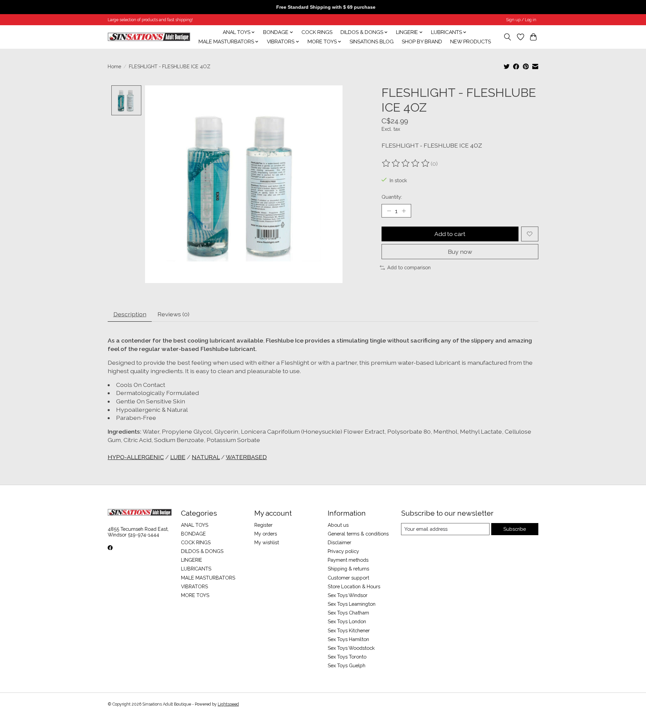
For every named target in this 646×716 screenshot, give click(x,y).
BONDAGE (193, 533)
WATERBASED (246, 457)
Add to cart (449, 233)
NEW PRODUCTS (470, 42)
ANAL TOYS (194, 525)
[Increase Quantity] (403, 210)
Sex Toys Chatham (348, 612)
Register (263, 525)
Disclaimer (339, 542)
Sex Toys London (347, 621)
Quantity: (392, 197)
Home (114, 66)
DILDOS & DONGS (202, 551)
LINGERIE (191, 560)
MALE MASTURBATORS (208, 578)
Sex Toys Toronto (347, 657)
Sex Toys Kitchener (349, 630)
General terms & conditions (358, 533)
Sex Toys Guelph (346, 665)
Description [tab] (129, 314)
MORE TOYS (195, 595)
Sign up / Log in (521, 19)
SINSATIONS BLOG (372, 42)
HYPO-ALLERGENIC (136, 457)
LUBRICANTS (196, 568)
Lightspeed (228, 704)
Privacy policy (343, 551)
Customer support (348, 578)
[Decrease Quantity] (389, 210)
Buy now (460, 251)
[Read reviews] (406, 163)
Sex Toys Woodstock (351, 648)
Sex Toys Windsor (347, 595)
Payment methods (348, 560)
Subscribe (514, 529)
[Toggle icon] (507, 37)
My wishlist (266, 542)
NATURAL (206, 457)
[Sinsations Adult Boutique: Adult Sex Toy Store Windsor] (149, 37)
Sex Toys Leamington (351, 604)
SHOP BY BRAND (422, 42)
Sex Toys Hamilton (348, 639)
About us (338, 525)
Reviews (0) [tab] (173, 314)
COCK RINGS (316, 32)
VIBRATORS (194, 586)
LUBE (177, 457)
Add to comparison (409, 267)
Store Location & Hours (354, 586)
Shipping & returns (348, 568)
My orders (265, 533)
